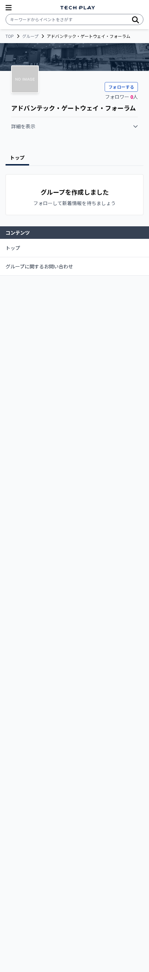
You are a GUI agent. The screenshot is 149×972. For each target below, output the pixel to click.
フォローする (121, 87)
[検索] (135, 19)
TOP (10, 36)
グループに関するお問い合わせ (39, 266)
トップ (13, 247)
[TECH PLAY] (77, 8)
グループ (30, 36)
